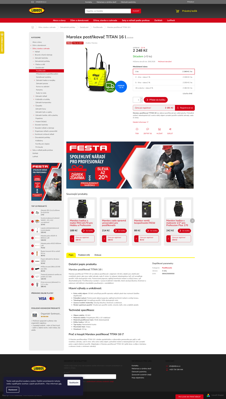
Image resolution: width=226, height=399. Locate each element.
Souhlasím (73, 382)
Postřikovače (40, 71)
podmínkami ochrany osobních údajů (100, 381)
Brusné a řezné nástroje (43, 55)
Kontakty (88, 2)
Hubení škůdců (41, 121)
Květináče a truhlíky (42, 99)
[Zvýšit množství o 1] (141, 98)
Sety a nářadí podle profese (43, 150)
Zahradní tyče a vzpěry (43, 112)
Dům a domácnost (39, 45)
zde (59, 383)
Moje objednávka (138, 378)
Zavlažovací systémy (43, 77)
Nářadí (37, 52)
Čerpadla (38, 106)
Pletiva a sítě (40, 64)
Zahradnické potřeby (42, 61)
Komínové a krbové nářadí (44, 134)
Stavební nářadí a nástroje (44, 128)
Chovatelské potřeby (42, 137)
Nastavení (12, 389)
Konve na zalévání (42, 86)
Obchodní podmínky (128, 2)
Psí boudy (39, 147)
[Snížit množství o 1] (141, 101)
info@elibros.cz (174, 366)
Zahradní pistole (42, 83)
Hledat (136, 11)
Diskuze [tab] (98, 255)
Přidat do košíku (157, 99)
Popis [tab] (71, 255)
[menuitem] (59, 20)
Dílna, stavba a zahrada (41, 48)
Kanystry (39, 90)
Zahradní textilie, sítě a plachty (46, 115)
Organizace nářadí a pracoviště (46, 131)
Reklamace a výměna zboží (106, 2)
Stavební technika (41, 125)
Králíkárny (39, 141)
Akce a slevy (37, 42)
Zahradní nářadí (41, 96)
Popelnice (39, 118)
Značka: (91, 43)
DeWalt (35, 153)
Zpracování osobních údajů (141, 375)
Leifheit (35, 156)
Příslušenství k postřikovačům (47, 74)
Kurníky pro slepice (42, 144)
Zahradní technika (41, 58)
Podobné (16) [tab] (84, 255)
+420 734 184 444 (176, 369)
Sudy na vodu (41, 93)
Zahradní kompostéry (43, 102)
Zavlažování (39, 67)
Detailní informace (139, 122)
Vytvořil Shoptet (217, 395)
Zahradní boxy (40, 109)
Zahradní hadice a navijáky (45, 80)
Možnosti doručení (165, 61)
